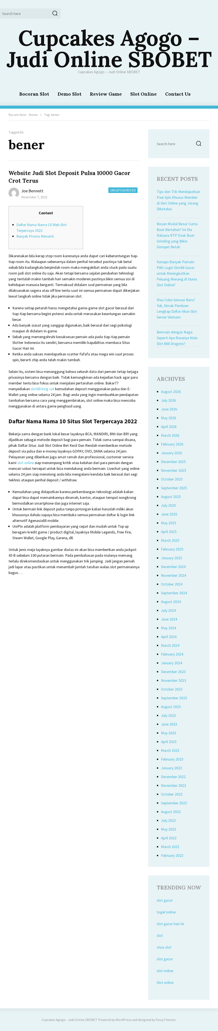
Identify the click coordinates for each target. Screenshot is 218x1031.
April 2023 (168, 741)
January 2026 (171, 452)
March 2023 (170, 750)
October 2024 (171, 584)
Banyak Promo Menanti (35, 236)
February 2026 (172, 444)
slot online (25, 462)
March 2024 (170, 645)
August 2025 (171, 496)
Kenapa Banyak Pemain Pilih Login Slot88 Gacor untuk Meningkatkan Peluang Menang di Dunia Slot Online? (177, 273)
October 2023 (171, 689)
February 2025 (172, 549)
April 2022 (168, 837)
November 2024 (173, 575)
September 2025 (174, 487)
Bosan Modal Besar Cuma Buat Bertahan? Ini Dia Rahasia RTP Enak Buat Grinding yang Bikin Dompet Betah (177, 235)
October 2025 (171, 479)
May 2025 (168, 522)
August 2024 (171, 601)
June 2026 (169, 409)
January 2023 (171, 767)
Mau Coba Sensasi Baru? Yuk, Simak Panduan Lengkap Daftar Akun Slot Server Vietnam (177, 308)
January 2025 (171, 557)
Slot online (165, 982)
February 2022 (172, 855)
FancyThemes (166, 1020)
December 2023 (173, 671)
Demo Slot (69, 94)
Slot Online (143, 94)
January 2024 (171, 662)
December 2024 (173, 566)
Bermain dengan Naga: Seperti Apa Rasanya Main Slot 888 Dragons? (177, 338)
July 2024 (168, 610)
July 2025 (168, 505)
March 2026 (170, 435)
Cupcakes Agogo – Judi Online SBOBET (109, 48)
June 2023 (169, 724)
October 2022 (171, 794)
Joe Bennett (32, 190)
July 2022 (168, 820)
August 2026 (171, 391)
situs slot (164, 947)
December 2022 (173, 776)
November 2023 (173, 680)
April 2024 (168, 636)
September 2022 (174, 802)
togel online (166, 912)
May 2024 (168, 627)
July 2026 (168, 400)
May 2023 (168, 732)
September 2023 (174, 697)
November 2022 (173, 785)
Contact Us (178, 94)
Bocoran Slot (34, 94)
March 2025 (170, 540)
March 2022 (170, 846)
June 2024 (169, 619)
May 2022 (168, 829)
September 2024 (174, 592)
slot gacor (165, 900)
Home (33, 114)
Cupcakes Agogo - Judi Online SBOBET (70, 1020)
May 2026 (168, 417)
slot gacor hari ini (170, 923)
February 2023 (172, 759)
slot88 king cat (42, 388)
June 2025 (169, 514)
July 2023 (168, 715)
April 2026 (168, 426)
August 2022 (171, 811)
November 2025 (173, 470)
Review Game (106, 94)
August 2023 (171, 706)
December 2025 (173, 461)
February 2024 (172, 654)
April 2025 (168, 531)
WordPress (123, 1020)
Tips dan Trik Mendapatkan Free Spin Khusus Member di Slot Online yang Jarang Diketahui (178, 200)
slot (160, 935)
